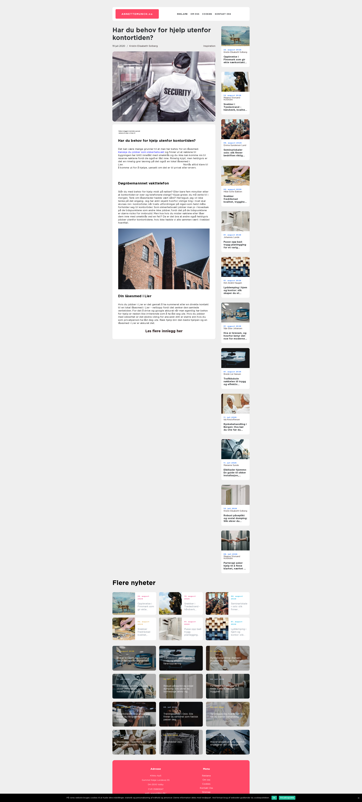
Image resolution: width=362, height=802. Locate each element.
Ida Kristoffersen (232, 420)
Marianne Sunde (231, 465)
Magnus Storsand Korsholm (232, 99)
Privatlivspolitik (287, 798)
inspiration (209, 46)
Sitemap (206, 792)
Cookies (207, 14)
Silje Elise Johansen (233, 328)
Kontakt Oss (223, 14)
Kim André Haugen (233, 283)
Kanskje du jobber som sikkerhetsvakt (141, 152)
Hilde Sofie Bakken (233, 192)
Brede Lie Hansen (232, 374)
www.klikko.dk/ (158, 793)
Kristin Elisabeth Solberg (143, 46)
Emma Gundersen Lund (235, 145)
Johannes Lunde (231, 237)
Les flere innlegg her (164, 331)
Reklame (182, 14)
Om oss (194, 14)
